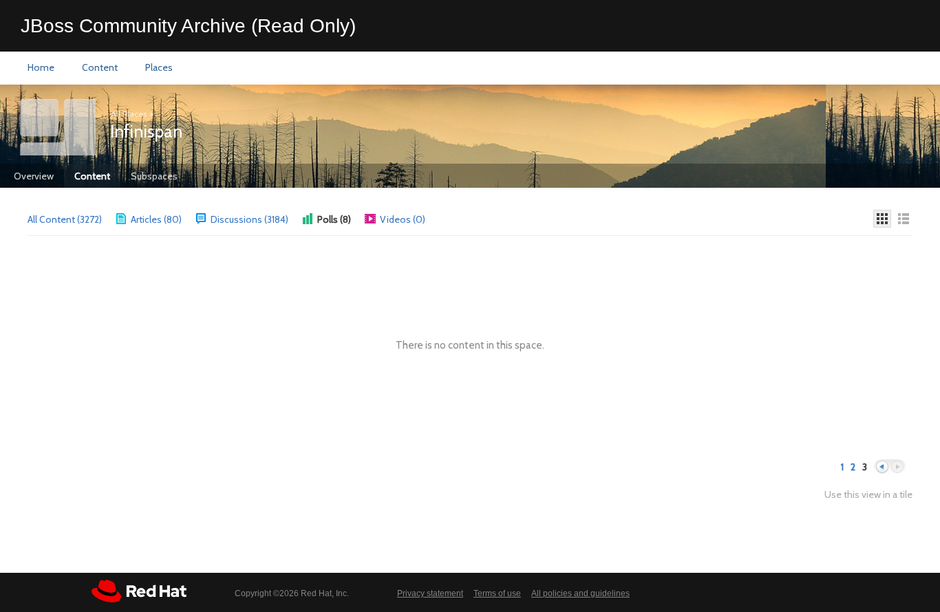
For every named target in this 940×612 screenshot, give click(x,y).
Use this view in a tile (868, 495)
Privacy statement (430, 593)
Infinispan (146, 131)
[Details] (903, 219)
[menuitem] (41, 68)
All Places (129, 114)
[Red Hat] (139, 591)
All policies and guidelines (580, 593)
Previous (882, 467)
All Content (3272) (65, 219)
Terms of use (497, 593)
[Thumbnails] (882, 219)
